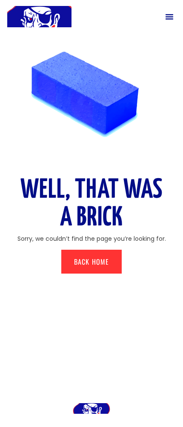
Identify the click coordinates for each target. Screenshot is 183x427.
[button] (169, 16)
